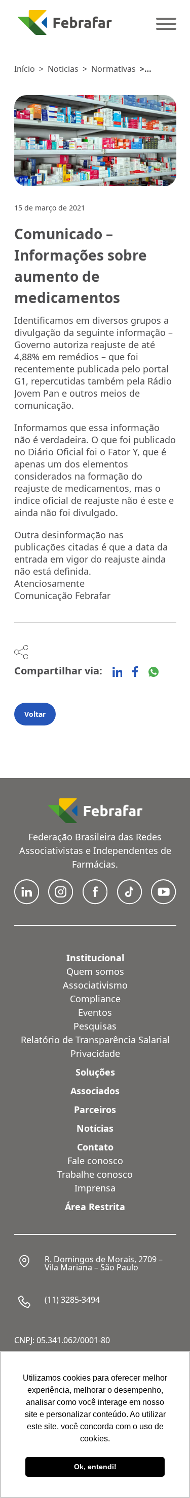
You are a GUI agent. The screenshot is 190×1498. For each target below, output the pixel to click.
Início (24, 68)
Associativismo (95, 985)
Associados (95, 1091)
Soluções (95, 1072)
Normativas (113, 68)
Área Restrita (95, 1207)
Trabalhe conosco (95, 1174)
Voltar (35, 714)
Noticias (63, 68)
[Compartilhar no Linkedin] (117, 672)
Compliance (95, 999)
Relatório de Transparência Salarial (95, 1040)
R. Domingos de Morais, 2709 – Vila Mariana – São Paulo (104, 1263)
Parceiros (95, 1109)
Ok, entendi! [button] (95, 1467)
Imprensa (95, 1188)
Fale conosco (95, 1160)
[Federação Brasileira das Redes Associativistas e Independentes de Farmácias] (65, 22)
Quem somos (95, 971)
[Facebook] (135, 671)
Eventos (95, 1012)
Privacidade (95, 1053)
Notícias (95, 1128)
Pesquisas (95, 1026)
